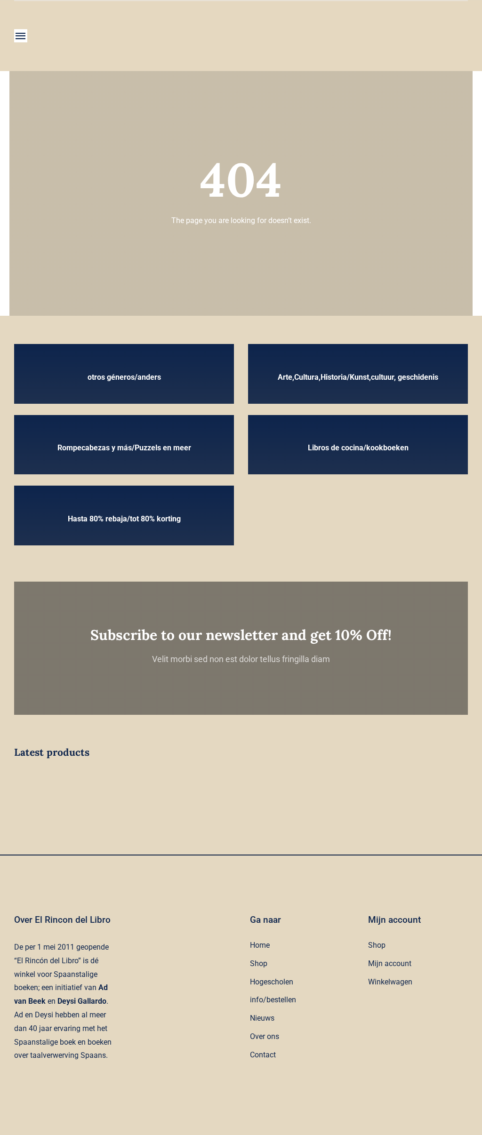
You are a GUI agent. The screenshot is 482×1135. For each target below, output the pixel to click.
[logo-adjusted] (87, 19)
